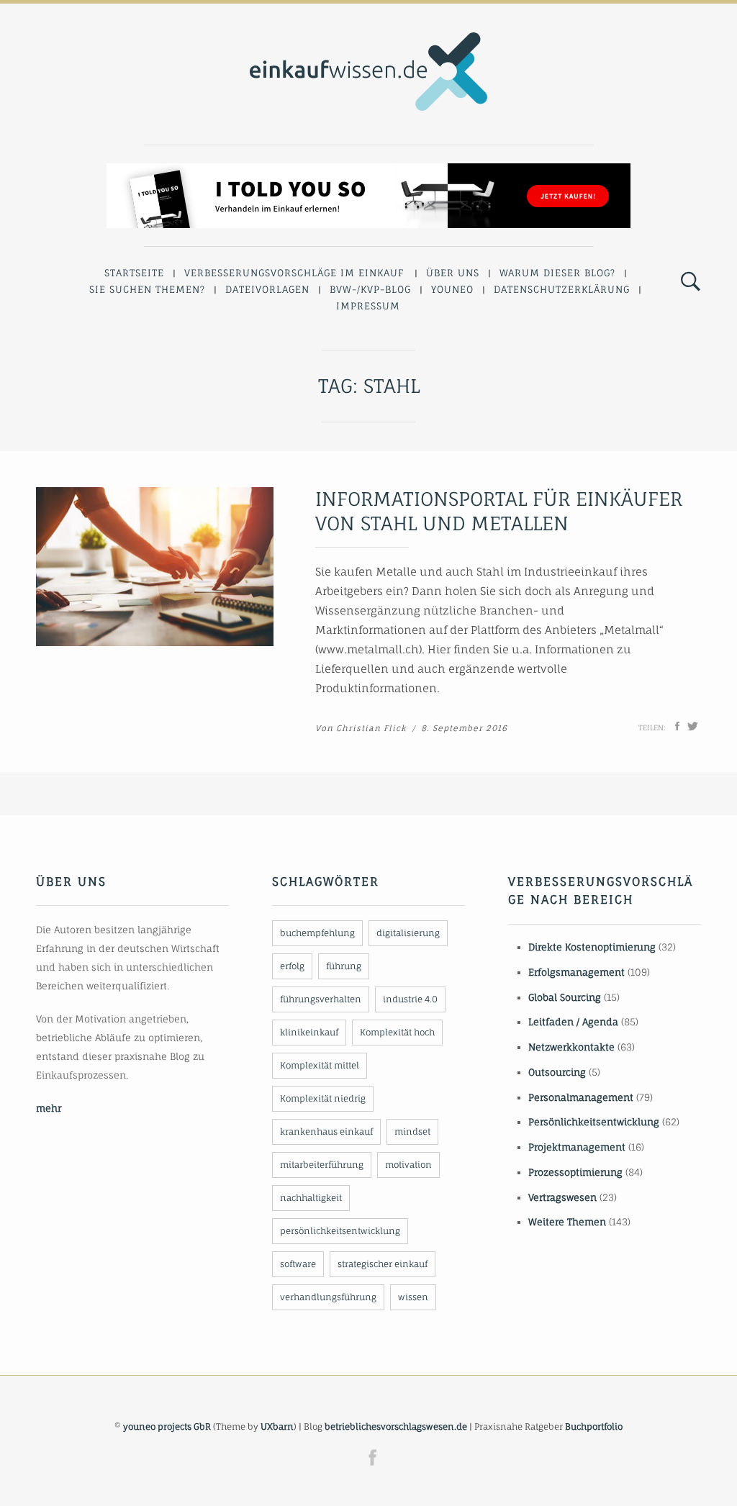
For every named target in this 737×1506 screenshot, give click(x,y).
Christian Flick (371, 728)
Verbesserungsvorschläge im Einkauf (294, 272)
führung (343, 966)
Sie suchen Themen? (147, 289)
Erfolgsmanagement (576, 972)
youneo (452, 289)
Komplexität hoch (397, 1032)
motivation (408, 1164)
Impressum (368, 306)
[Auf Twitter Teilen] (692, 726)
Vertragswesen (562, 1197)
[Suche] (690, 282)
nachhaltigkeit (311, 1197)
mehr (48, 1108)
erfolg (292, 966)
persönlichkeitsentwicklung (340, 1230)
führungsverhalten (320, 999)
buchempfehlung (317, 932)
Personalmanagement (580, 1097)
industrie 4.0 (410, 999)
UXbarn (277, 1426)
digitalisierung (408, 932)
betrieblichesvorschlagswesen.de (396, 1426)
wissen (413, 1297)
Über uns (452, 272)
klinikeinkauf (309, 1032)
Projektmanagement (576, 1147)
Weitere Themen (567, 1222)
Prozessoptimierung (575, 1172)
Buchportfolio (594, 1426)
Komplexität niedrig (323, 1098)
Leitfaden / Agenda (573, 1022)
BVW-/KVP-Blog (370, 289)
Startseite (134, 272)
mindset (412, 1131)
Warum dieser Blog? (557, 272)
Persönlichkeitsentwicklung (593, 1122)
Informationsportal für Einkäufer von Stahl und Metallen (498, 511)
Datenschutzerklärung (562, 289)
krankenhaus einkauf (326, 1131)
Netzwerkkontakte (571, 1047)
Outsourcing (557, 1072)
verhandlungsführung (328, 1297)
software (298, 1263)
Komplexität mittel (319, 1065)
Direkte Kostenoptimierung (592, 947)
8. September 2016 (464, 728)
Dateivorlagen (267, 289)
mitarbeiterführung (321, 1164)
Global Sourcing (564, 997)
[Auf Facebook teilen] (677, 726)
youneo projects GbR (167, 1426)
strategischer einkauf (383, 1263)
